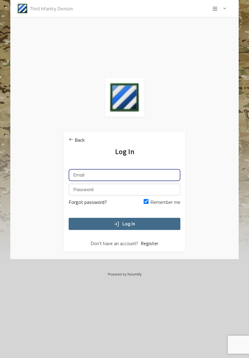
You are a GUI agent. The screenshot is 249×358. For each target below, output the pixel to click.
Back (78, 140)
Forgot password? (88, 202)
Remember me (165, 202)
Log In (128, 224)
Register (149, 243)
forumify (135, 274)
